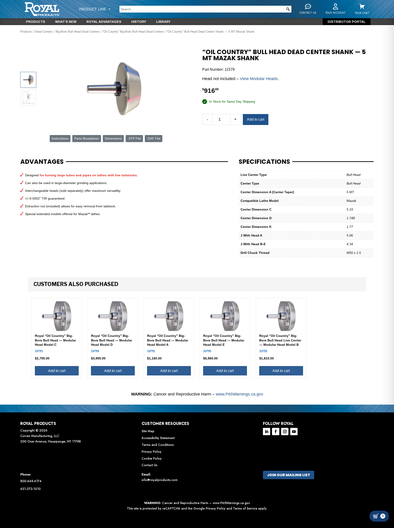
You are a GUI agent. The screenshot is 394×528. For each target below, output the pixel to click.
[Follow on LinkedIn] (266, 431)
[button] (288, 9)
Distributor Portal (346, 21)
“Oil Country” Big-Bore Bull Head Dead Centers (133, 31)
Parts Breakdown (86, 138)
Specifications (264, 161)
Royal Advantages (103, 21)
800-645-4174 (30, 481)
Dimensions (113, 138)
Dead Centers (44, 31)
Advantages (42, 161)
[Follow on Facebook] (275, 431)
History (138, 21)
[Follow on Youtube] (294, 431)
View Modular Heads (259, 78)
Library (163, 21)
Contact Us (149, 465)
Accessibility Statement (158, 438)
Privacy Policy (151, 451)
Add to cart (255, 119)
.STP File (134, 138)
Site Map (148, 431)
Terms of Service (245, 508)
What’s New (65, 21)
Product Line (92, 9)
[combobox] (205, 9)
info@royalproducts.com (160, 480)
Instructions (60, 138)
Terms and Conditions (158, 444)
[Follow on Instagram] (284, 431)
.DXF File (153, 138)
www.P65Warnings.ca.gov (239, 394)
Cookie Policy (152, 458)
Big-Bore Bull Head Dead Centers (78, 31)
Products (35, 21)
